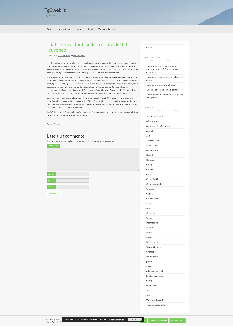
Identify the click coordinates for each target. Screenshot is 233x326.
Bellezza (150, 159)
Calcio (149, 164)
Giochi (149, 217)
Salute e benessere (154, 275)
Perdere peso (152, 256)
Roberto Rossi (79, 55)
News (149, 237)
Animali (149, 130)
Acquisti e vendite (154, 116)
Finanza (57, 124)
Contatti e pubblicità (158, 321)
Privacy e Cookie (177, 321)
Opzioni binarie (153, 246)
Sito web (52, 186)
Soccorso (150, 290)
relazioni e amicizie (155, 271)
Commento (53, 145)
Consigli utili (152, 179)
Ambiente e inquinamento (158, 126)
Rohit (62, 322)
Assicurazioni (152, 140)
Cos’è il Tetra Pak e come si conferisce (164, 89)
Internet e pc (64, 29)
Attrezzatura (152, 145)
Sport (90, 29)
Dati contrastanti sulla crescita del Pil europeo (87, 47)
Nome (51, 174)
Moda (149, 232)
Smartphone (151, 285)
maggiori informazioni (117, 319)
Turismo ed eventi (106, 29)
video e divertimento (155, 304)
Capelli (149, 169)
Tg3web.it (55, 10)
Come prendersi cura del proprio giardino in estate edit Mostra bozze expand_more (161, 69)
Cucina (149, 193)
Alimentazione (153, 121)
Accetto (135, 319)
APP (148, 135)
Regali (149, 266)
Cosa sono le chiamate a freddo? (161, 84)
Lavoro (79, 29)
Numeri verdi (152, 242)
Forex (50, 29)
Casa (148, 174)
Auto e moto (152, 150)
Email (51, 180)
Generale (150, 213)
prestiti (149, 261)
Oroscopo (151, 251)
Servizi (149, 280)
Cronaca (150, 188)
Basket (149, 155)
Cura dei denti (152, 198)
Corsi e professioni (155, 184)
